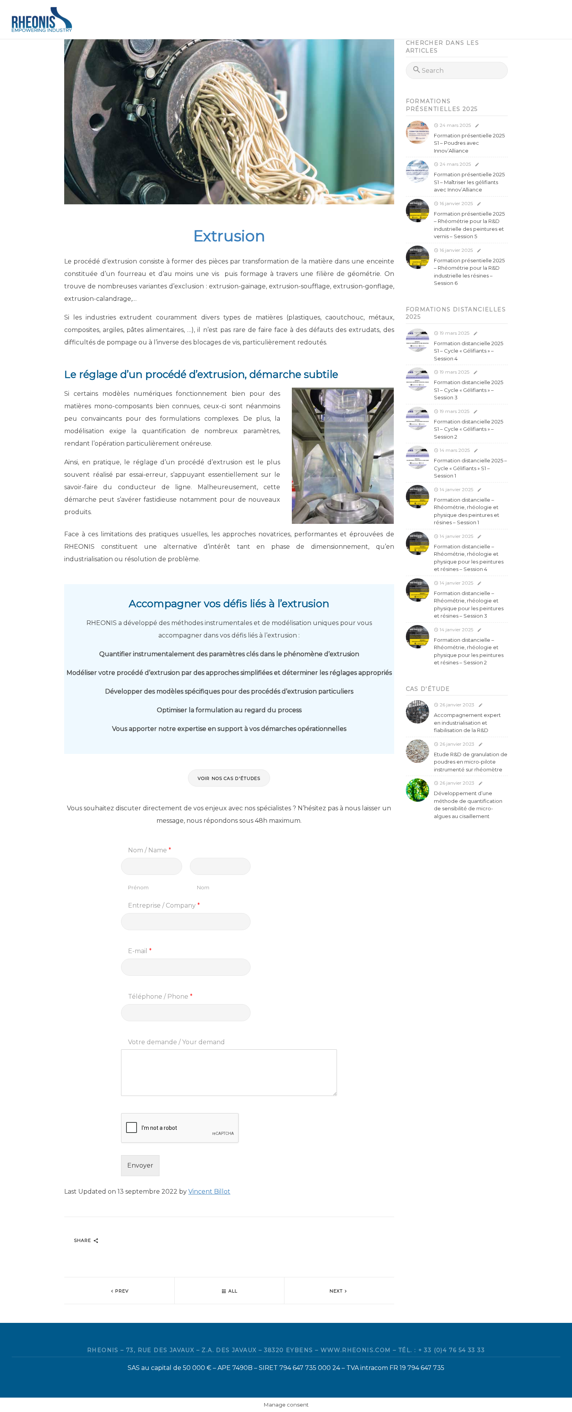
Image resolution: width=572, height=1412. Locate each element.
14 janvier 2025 (456, 489)
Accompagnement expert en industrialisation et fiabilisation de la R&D (467, 722)
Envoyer (140, 1165)
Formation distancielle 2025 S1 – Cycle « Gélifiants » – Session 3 (468, 389)
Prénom (138, 887)
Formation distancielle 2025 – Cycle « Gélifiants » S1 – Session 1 (470, 468)
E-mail (140, 951)
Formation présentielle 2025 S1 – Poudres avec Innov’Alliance (469, 143)
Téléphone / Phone (160, 996)
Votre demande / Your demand (176, 1042)
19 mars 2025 (454, 333)
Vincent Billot (209, 1191)
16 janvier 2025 (456, 203)
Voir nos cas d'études (229, 778)
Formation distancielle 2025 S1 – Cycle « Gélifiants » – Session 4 (468, 351)
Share (83, 1240)
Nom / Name (149, 850)
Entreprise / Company (164, 905)
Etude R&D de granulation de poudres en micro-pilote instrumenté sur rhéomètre (470, 762)
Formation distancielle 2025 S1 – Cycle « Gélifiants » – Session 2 (468, 429)
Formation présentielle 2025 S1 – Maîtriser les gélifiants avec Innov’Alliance (469, 182)
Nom (203, 887)
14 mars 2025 (454, 450)
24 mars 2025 (455, 125)
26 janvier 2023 (456, 705)
